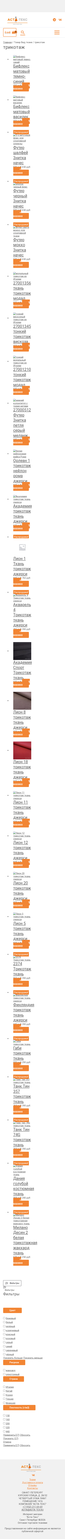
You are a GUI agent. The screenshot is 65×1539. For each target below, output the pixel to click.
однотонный (12, 1374)
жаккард (10, 1370)
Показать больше (13, 1357)
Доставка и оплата (32, 1482)
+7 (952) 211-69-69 (32, 1506)
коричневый (12, 1330)
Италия (10, 1387)
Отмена (7, 1442)
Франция (10, 1403)
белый (9, 1322)
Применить (11, 1435)
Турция (9, 1399)
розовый (10, 1338)
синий (9, 1346)
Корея (9, 1395)
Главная (7, 42)
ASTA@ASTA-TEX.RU (33, 1509)
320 (8, 1427)
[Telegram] (54, 19)
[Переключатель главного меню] (57, 32)
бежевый (11, 1318)
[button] (22, 32)
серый (9, 1342)
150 (8, 1415)
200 (8, 1423)
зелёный (10, 1326)
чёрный (10, 1354)
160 (8, 1419)
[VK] (60, 19)
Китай (9, 1391)
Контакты (32, 1488)
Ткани (32, 1479)
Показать (10, 1438)
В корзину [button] (21, 87)
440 (8, 1431)
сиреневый (12, 1350)
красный (10, 1334)
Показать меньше (33, 1357)
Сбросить (25, 1435)
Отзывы (32, 1485)
